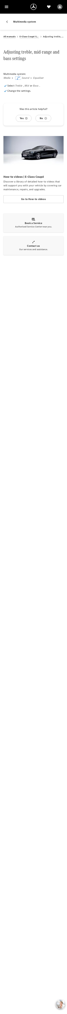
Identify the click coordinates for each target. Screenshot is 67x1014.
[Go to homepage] (33, 7)
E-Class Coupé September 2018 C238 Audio (29, 36)
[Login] (59, 7)
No (41, 118)
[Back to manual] (8, 22)
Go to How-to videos (33, 199)
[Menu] (6, 7)
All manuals (9, 36)
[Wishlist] (48, 6)
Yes (22, 118)
